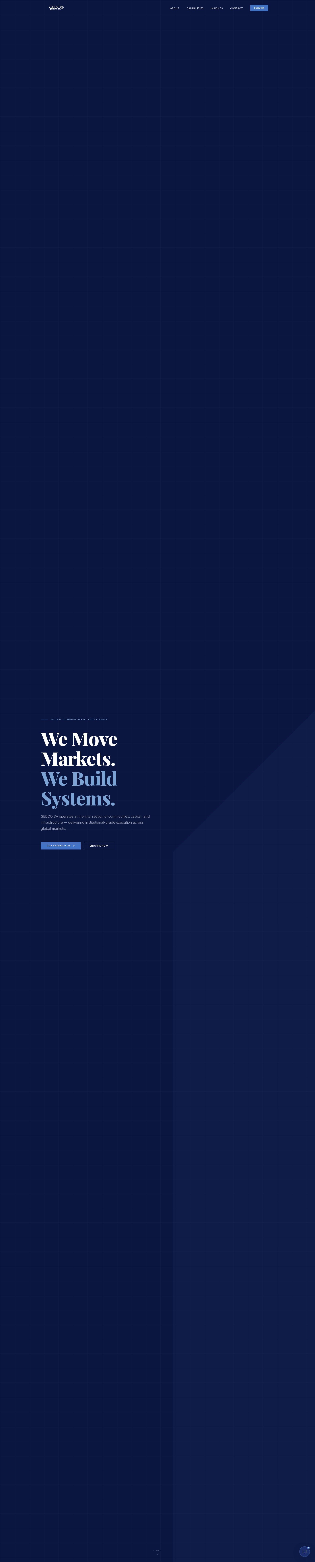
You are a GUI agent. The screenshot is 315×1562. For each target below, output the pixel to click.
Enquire (259, 8)
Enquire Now (99, 845)
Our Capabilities (59, 845)
